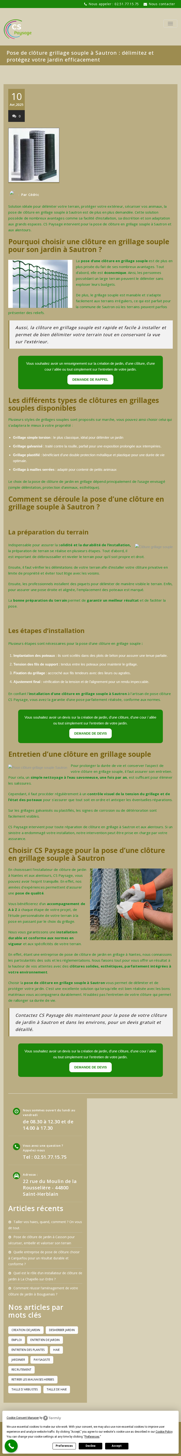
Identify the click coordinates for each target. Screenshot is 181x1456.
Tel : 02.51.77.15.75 (44, 1157)
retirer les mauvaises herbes (33, 1379)
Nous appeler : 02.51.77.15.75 (114, 4)
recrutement (21, 1370)
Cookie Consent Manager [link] (23, 1417)
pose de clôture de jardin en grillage (62, 481)
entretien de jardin (45, 1340)
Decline (90, 1446)
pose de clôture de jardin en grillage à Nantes (103, 954)
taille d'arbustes (25, 1389)
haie (56, 1350)
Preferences (64, 1446)
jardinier (18, 1360)
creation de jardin (26, 1330)
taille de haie (57, 1389)
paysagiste (42, 1360)
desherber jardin (62, 1330)
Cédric (33, 194)
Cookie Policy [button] (164, 1431)
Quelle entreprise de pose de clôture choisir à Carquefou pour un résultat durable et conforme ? (44, 1258)
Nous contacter (162, 4)
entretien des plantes (28, 1350)
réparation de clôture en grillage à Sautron (100, 826)
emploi (17, 1340)
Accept (117, 1446)
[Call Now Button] (11, 1445)
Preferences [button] (92, 1436)
